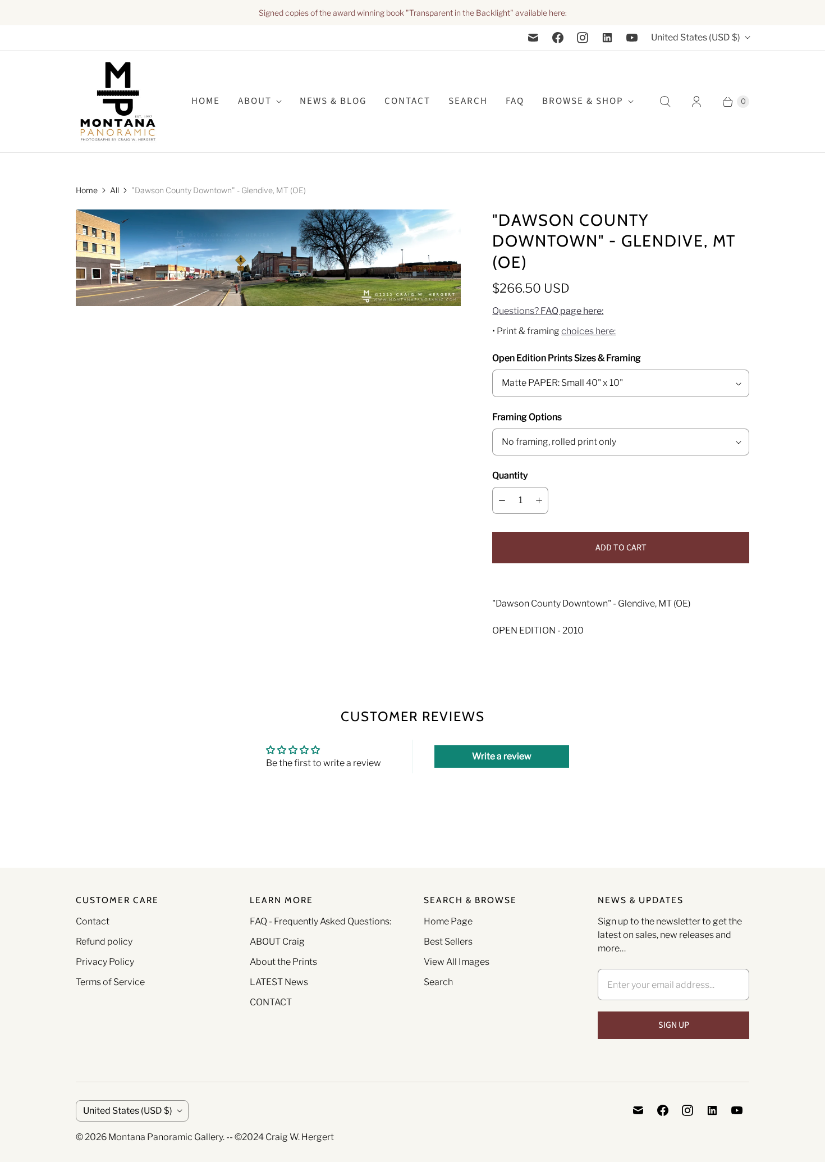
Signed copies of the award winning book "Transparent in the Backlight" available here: (413, 12)
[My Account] (696, 101)
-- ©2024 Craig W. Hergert (280, 1137)
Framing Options (527, 417)
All (114, 190)
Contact (407, 101)
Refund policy (104, 941)
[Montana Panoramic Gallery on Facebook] (558, 37)
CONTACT (271, 1002)
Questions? (547, 311)
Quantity (510, 475)
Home (87, 190)
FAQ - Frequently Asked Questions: (320, 921)
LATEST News (279, 982)
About (255, 101)
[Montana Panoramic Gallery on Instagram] (582, 37)
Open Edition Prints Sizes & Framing (566, 358)
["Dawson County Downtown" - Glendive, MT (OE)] (268, 257)
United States (695, 37)
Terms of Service (110, 982)
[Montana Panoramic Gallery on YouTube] (632, 37)
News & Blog (333, 101)
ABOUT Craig (277, 941)
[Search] (665, 101)
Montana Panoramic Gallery (165, 1137)
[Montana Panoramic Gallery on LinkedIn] (607, 37)
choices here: (588, 331)
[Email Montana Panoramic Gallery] (533, 37)
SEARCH (468, 101)
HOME (205, 101)
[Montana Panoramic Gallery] (118, 101)
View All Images (456, 961)
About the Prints (283, 961)
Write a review (501, 756)
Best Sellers (448, 941)
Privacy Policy (105, 961)
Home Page (448, 921)
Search (438, 982)
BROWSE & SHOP (583, 101)
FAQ (515, 101)
